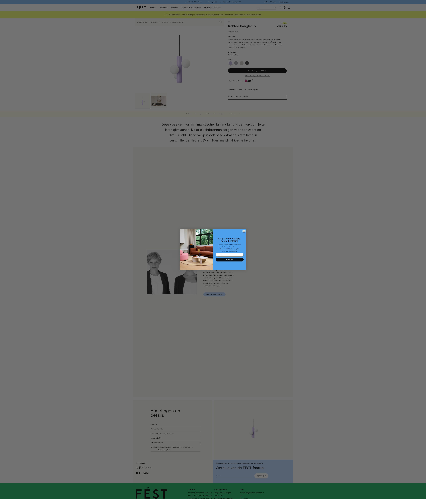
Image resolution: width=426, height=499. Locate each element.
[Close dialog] (244, 231)
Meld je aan (229, 259)
